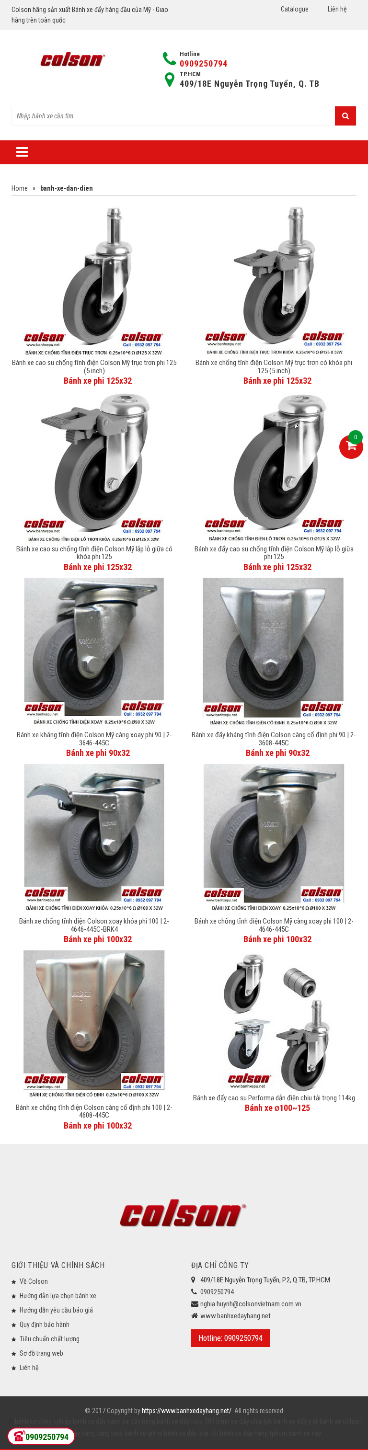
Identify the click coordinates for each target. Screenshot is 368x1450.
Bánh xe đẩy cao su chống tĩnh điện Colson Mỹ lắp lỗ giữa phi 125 (274, 553)
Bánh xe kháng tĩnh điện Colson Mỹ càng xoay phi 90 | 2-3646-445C (94, 739)
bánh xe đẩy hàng (131, 1421)
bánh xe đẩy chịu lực (244, 1421)
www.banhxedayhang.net (235, 1316)
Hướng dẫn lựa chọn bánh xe (58, 1296)
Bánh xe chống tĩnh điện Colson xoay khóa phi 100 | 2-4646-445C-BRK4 (94, 925)
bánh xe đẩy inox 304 (186, 1421)
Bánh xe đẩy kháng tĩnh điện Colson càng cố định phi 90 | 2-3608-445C (274, 739)
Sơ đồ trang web (41, 1353)
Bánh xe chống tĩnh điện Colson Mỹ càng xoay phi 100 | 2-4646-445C (274, 925)
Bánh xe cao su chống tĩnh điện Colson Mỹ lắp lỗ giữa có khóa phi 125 (94, 553)
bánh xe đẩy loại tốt (191, 1433)
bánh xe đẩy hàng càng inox (85, 1433)
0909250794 (204, 63)
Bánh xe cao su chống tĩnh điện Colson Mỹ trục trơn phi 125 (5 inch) (94, 366)
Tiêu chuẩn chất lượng (50, 1339)
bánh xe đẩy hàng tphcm (253, 1433)
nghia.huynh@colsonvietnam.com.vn (250, 1304)
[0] (351, 447)
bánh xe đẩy (89, 1421)
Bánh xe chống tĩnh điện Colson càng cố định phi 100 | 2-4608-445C (94, 1111)
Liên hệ (337, 9)
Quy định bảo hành (44, 1324)
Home (20, 188)
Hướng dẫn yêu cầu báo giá (56, 1310)
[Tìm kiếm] (345, 116)
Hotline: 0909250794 (230, 1338)
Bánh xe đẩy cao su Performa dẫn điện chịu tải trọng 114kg (274, 1098)
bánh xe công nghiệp (43, 1421)
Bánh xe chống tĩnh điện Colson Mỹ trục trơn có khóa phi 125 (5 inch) (274, 366)
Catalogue (295, 9)
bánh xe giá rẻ (144, 1433)
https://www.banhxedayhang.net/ (186, 1411)
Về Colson (34, 1281)
